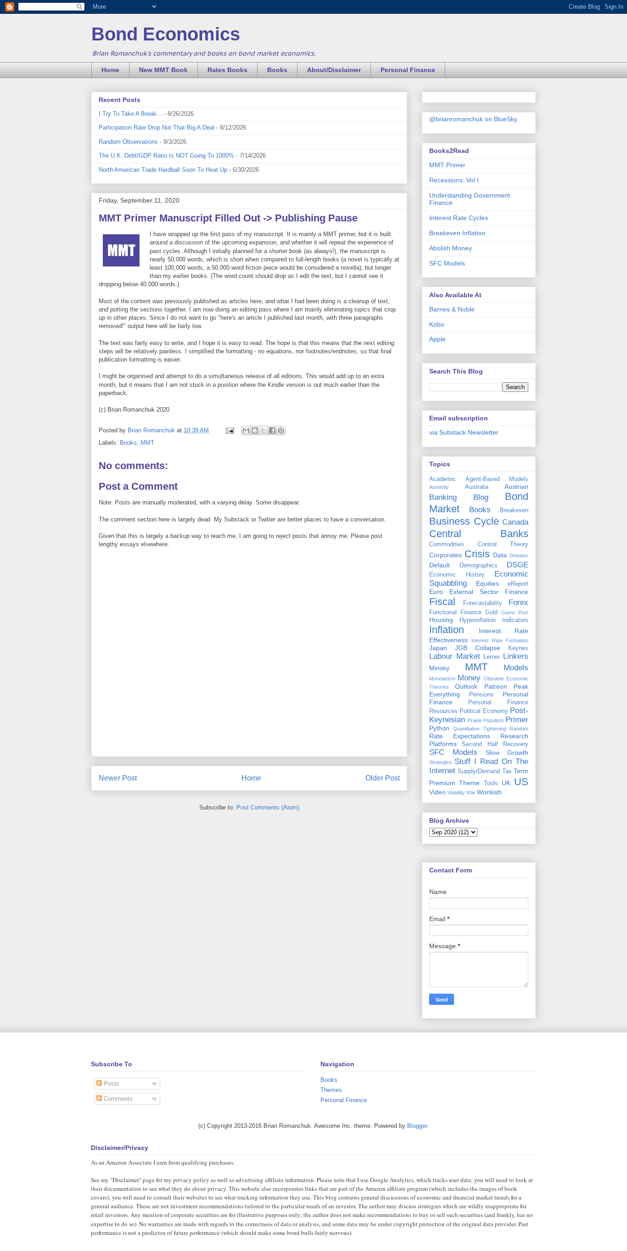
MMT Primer (447, 165)
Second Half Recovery (495, 744)
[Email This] (246, 430)
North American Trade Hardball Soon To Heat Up (163, 169)
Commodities (446, 544)
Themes (331, 1090)
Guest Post (514, 612)
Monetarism (442, 678)
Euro (436, 591)
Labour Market (454, 656)
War (471, 792)
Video (437, 792)
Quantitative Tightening (479, 728)
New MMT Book (163, 70)
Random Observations (128, 141)
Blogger (417, 1125)
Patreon (495, 686)
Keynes (518, 648)
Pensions (481, 694)
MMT (147, 442)
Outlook (466, 686)
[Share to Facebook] (272, 430)
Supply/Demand (479, 771)
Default (439, 565)
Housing (441, 619)
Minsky (439, 668)
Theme (469, 783)
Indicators (515, 620)
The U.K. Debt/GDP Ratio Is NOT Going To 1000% (166, 155)
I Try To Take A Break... (130, 113)
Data (500, 555)
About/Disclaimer (334, 70)
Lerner (491, 657)
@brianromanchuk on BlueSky (473, 119)
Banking (443, 497)
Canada (515, 522)
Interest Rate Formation (499, 640)
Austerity (439, 487)
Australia (476, 487)
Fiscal (442, 601)
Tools (491, 783)
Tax (507, 771)
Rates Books (227, 70)
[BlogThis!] (254, 430)
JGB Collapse (477, 647)
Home (110, 70)
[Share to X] (263, 430)
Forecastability (482, 603)
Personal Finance (408, 70)
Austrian (516, 486)
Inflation (446, 629)
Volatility (456, 792)
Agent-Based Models (497, 479)
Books (277, 70)
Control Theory (503, 544)
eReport (518, 584)
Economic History (457, 575)
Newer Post (118, 778)
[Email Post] (229, 430)
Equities (487, 583)
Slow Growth (507, 752)
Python (439, 728)
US (521, 781)
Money (469, 678)
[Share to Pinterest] (281, 430)
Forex (518, 602)
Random (518, 728)
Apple (437, 339)
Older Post (382, 778)
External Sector (473, 591)
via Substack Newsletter (463, 432)
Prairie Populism (486, 720)
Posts (110, 1083)
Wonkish (489, 792)
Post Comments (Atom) (267, 807)
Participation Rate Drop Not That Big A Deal (156, 127)
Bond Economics (165, 34)
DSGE (517, 564)
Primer (516, 719)
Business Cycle (464, 521)
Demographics (478, 565)
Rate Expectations (459, 736)
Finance (516, 591)
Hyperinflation (477, 620)
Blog (480, 497)
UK (506, 783)
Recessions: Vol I (454, 180)
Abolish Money (450, 248)
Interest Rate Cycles (458, 217)
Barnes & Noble (452, 309)
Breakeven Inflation (457, 233)
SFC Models (447, 263)
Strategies (440, 762)
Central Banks (478, 533)
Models (516, 667)
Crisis (477, 554)
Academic (442, 479)
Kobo (436, 324)
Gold (491, 612)
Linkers (515, 656)
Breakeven (514, 510)
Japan (438, 647)
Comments (117, 1098)
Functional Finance (455, 612)
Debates (518, 555)
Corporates (445, 555)
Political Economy (483, 711)
